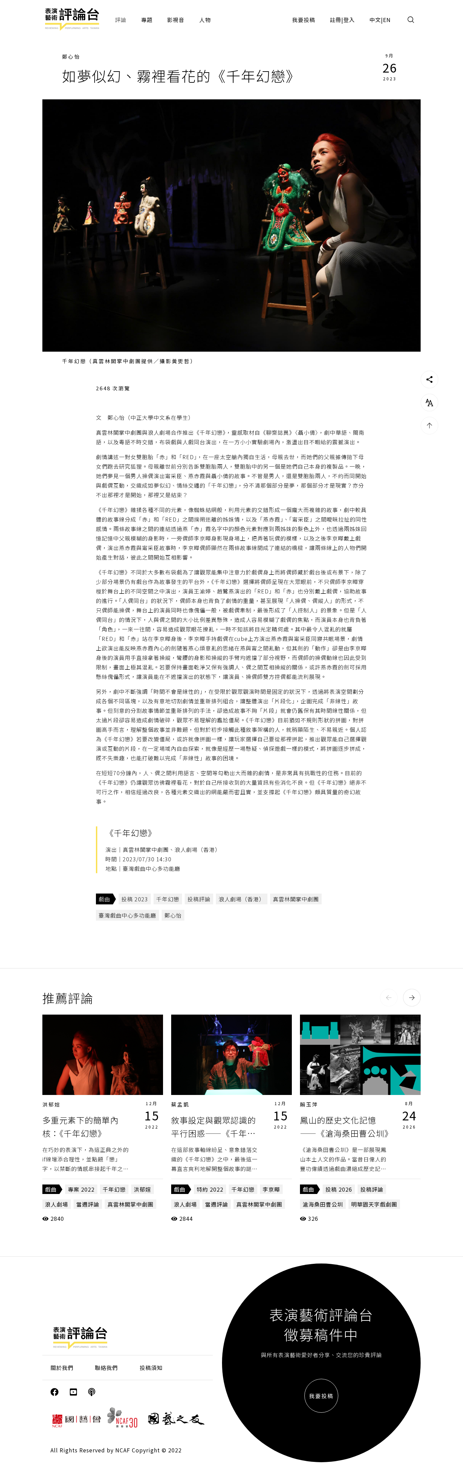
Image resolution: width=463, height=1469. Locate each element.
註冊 (335, 20)
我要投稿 (303, 20)
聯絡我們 (106, 1368)
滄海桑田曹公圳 (323, 1204)
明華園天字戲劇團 (374, 1204)
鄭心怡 (71, 56)
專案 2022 (81, 1189)
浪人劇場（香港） (242, 899)
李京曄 (271, 1189)
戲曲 (104, 899)
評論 (120, 20)
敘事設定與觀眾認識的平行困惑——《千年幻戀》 (213, 1133)
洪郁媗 (51, 1104)
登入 (349, 20)
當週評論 (87, 1204)
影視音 (175, 20)
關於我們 (62, 1368)
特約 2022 (210, 1189)
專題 (147, 20)
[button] (389, 997)
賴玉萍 (309, 1104)
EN (387, 20)
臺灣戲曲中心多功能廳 (127, 915)
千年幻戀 (167, 899)
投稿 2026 (338, 1189)
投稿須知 (151, 1368)
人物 (205, 20)
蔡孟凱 (180, 1104)
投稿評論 (198, 899)
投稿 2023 (134, 899)
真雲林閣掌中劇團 (296, 899)
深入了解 (102, 1055)
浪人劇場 (56, 1204)
